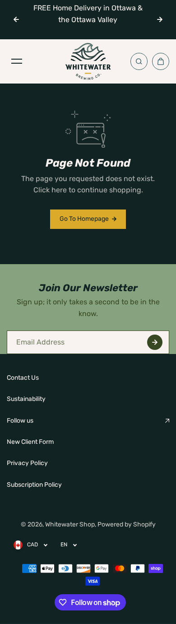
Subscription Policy (34, 485)
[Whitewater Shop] (88, 61)
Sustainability (26, 399)
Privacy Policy (27, 463)
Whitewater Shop (70, 524)
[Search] (139, 61)
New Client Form (30, 442)
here (59, 190)
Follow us (20, 420)
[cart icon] (160, 61)
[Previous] (16, 19)
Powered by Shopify (126, 524)
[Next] (160, 19)
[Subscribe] (154, 342)
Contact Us (23, 378)
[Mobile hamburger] (17, 61)
